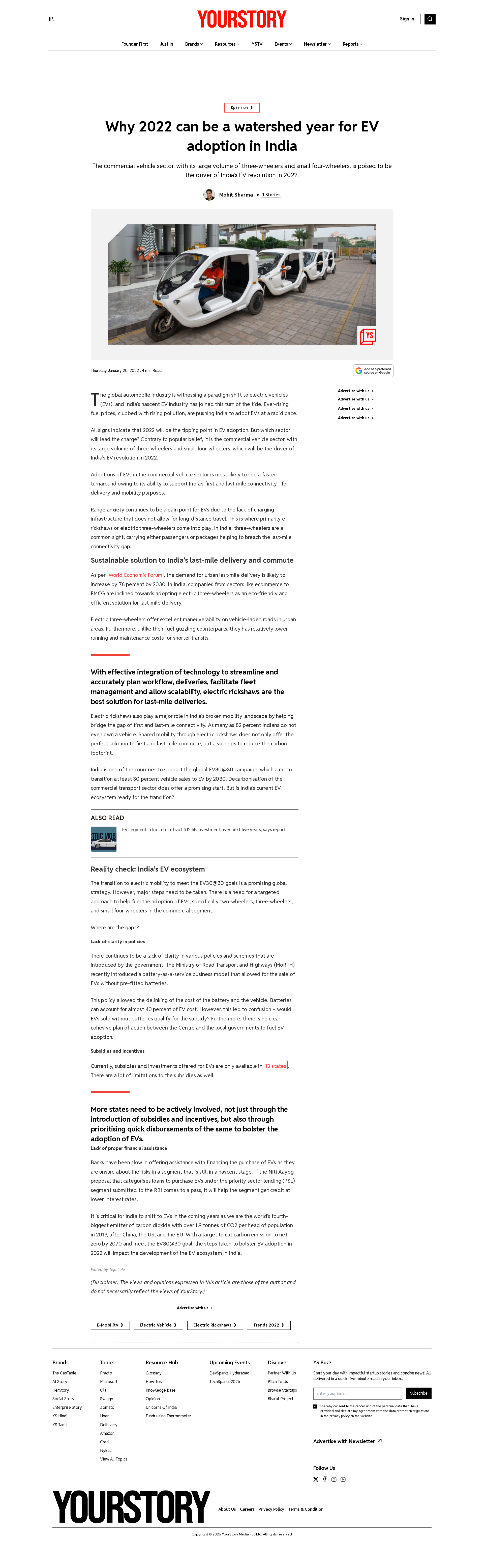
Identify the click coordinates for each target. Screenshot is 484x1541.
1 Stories (271, 195)
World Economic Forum (136, 575)
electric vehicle (156, 1325)
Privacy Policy (271, 1509)
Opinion (239, 107)
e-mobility (107, 1325)
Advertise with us (192, 1308)
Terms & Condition (305, 1509)
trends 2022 (266, 1325)
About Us (227, 1509)
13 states (275, 1066)
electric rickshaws (212, 1325)
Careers (247, 1509)
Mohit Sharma (236, 194)
